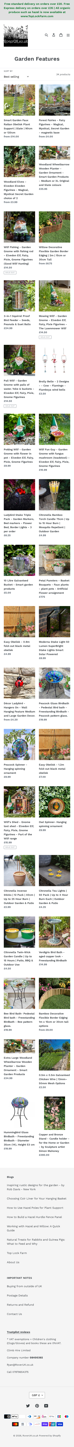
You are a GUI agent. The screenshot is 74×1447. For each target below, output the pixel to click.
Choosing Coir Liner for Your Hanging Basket (36, 1198)
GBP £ (36, 1395)
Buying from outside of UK (24, 1286)
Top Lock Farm (17, 1253)
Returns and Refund (20, 1304)
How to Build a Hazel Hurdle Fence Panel (34, 1217)
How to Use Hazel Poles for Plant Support (35, 1207)
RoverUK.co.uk (30, 1435)
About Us (13, 1262)
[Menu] (68, 35)
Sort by (8, 71)
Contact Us (14, 1314)
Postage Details (17, 1295)
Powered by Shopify (50, 1435)
